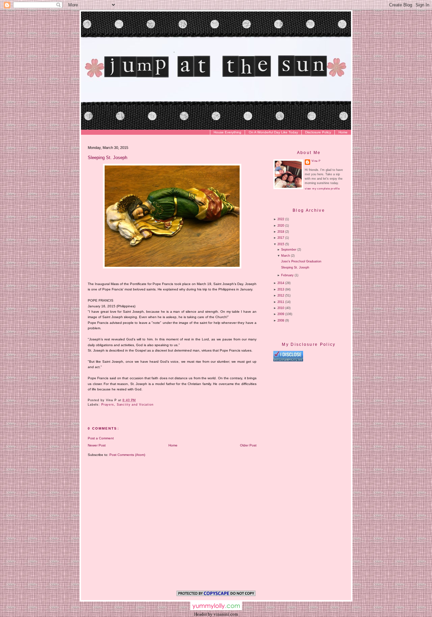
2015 (280, 244)
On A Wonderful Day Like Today (273, 132)
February (287, 275)
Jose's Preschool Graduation (301, 261)
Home (343, 132)
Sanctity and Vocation (135, 404)
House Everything (227, 132)
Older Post (248, 445)
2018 (280, 231)
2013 (280, 289)
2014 (280, 283)
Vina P (316, 160)
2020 (280, 225)
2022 (280, 219)
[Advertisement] (330, 419)
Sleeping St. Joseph (107, 157)
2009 (280, 314)
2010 (280, 308)
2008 (280, 320)
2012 (280, 295)
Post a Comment (101, 438)
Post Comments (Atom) (127, 455)
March (285, 255)
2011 (280, 302)
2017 (280, 237)
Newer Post (97, 445)
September (288, 249)
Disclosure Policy (318, 132)
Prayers (107, 404)
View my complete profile (322, 188)
